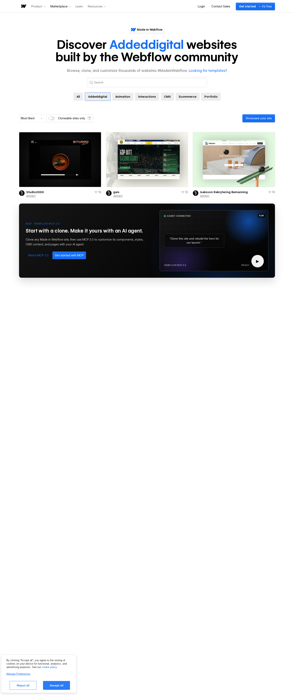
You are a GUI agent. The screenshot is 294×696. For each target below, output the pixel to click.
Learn (79, 6)
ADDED (31, 196)
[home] (23, 6)
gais (116, 192)
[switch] (51, 118)
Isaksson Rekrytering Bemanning (224, 192)
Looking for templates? (208, 70)
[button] (38, 6)
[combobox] (32, 118)
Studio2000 (35, 192)
